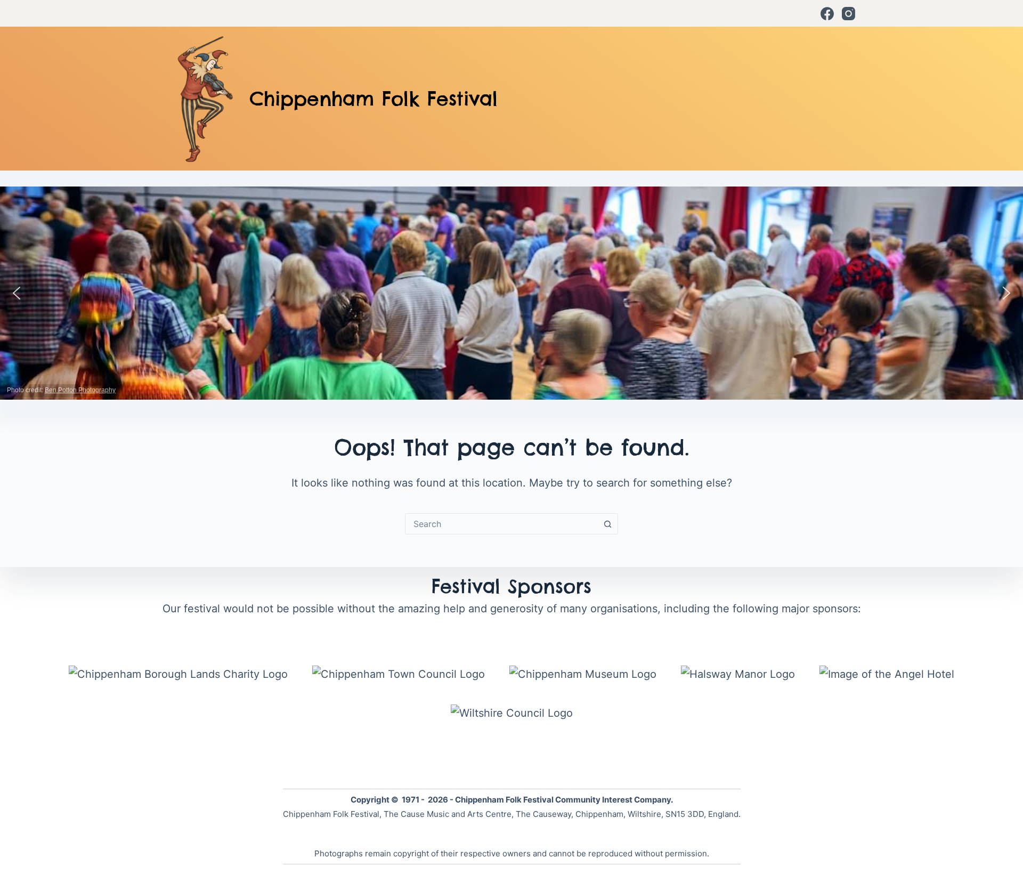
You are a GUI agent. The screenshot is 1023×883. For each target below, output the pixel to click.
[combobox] (501, 523)
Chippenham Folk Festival (373, 98)
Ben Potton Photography (80, 390)
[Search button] (607, 524)
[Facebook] (827, 13)
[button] (16, 293)
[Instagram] (848, 13)
